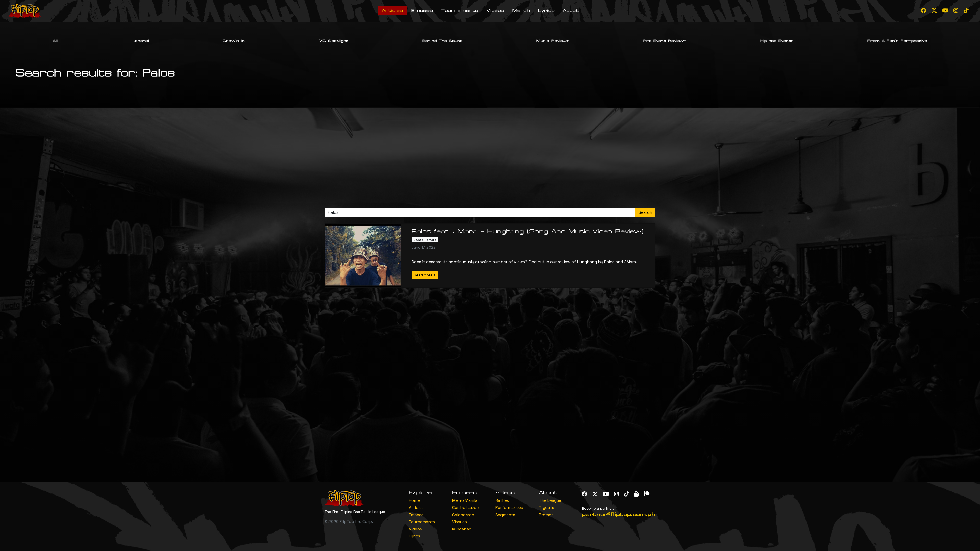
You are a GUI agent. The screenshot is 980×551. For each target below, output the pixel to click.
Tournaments (460, 10)
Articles (392, 10)
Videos (495, 10)
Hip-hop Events (777, 41)
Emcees (422, 10)
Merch (521, 10)
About (571, 10)
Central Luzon (465, 507)
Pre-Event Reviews (665, 41)
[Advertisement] (490, 159)
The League (550, 500)
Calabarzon (463, 514)
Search (645, 212)
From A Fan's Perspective (897, 41)
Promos (546, 514)
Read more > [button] (425, 275)
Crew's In (234, 41)
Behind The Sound (442, 41)
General (140, 41)
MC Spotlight (333, 41)
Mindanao (461, 529)
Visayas (459, 521)
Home (414, 500)
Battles (502, 500)
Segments (505, 514)
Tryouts (546, 507)
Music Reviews (553, 41)
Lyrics (546, 10)
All (55, 41)
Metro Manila (464, 500)
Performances (509, 507)
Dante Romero (424, 240)
